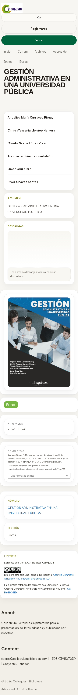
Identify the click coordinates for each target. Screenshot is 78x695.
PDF (13, 404)
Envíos (7, 61)
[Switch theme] (39, 17)
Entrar (39, 40)
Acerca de (60, 51)
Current (23, 51)
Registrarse (39, 28)
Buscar (24, 61)
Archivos (40, 51)
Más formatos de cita (22, 475)
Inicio (7, 51)
